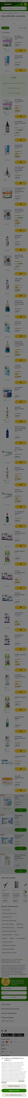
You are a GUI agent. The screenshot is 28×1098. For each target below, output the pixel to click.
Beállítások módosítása (14, 1086)
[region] (14, 1077)
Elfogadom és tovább (14, 1090)
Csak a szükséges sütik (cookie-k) (14, 1095)
